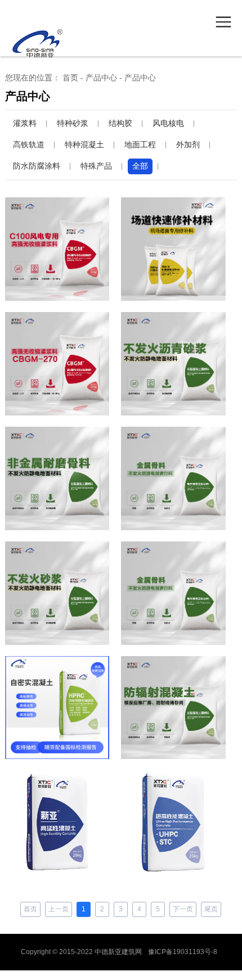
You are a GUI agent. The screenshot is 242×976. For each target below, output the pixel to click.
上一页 (58, 909)
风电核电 (168, 123)
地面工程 (140, 144)
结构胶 (120, 123)
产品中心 (101, 77)
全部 (140, 165)
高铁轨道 (28, 144)
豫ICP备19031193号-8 (182, 952)
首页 (70, 77)
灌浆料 (25, 123)
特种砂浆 (72, 123)
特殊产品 (96, 165)
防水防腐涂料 (36, 165)
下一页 (183, 909)
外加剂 (188, 144)
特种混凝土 (84, 144)
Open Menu (223, 22)
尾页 (211, 909)
